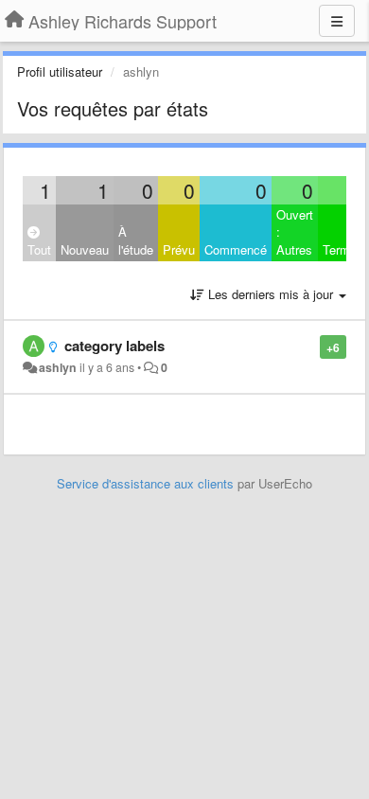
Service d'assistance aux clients (145, 483)
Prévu (179, 249)
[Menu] (337, 21)
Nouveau (85, 249)
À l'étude (135, 240)
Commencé (235, 249)
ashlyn (58, 367)
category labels (114, 345)
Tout (39, 249)
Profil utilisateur (59, 71)
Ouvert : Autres (294, 231)
